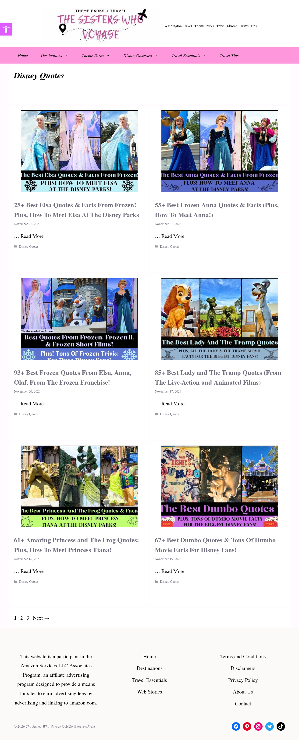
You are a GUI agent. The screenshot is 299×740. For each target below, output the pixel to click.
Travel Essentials (186, 55)
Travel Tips (229, 55)
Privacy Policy (243, 679)
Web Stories (149, 691)
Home (23, 55)
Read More (32, 235)
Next (41, 617)
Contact (243, 703)
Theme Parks (93, 55)
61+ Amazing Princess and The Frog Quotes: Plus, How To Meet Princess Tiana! (76, 544)
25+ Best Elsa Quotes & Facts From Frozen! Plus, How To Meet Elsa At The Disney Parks (76, 209)
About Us (243, 691)
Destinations (51, 55)
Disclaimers (243, 668)
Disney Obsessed (137, 55)
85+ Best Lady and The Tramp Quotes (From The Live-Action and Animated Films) (218, 377)
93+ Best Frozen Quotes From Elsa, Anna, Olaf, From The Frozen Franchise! (72, 377)
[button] (6, 29)
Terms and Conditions (243, 656)
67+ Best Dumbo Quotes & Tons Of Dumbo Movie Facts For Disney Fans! (215, 544)
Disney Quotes (28, 246)
